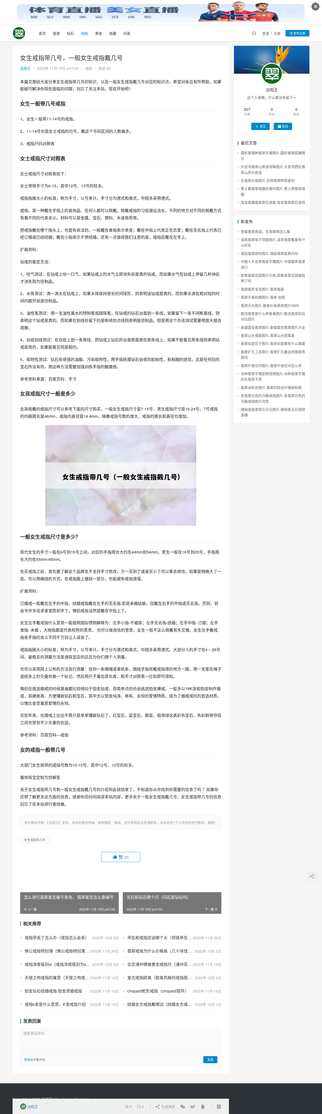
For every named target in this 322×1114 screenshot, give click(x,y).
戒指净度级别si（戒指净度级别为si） (58, 964)
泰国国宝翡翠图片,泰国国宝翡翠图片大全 (273, 327)
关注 (263, 126)
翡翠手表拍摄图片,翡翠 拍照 (263, 297)
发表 (210, 1059)
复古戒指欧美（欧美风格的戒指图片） (161, 977)
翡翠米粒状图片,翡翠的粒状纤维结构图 (271, 387)
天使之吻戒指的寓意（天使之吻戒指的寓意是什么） (71, 977)
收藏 (112, 33)
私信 (285, 126)
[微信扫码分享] (182, 1106)
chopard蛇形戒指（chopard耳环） (158, 991)
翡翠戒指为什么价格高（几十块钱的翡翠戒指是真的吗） (174, 951)
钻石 (70, 33)
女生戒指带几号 (34, 840)
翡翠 (56, 33)
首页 (42, 33)
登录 (265, 33)
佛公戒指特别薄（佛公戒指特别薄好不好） (63, 951)
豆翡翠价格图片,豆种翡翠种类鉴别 (268, 180)
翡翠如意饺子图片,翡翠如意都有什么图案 (273, 343)
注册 (276, 33)
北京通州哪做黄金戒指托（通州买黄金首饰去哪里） (173, 964)
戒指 (84, 33)
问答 (126, 33)
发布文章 (299, 33)
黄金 (98, 33)
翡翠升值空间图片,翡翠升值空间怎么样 (271, 365)
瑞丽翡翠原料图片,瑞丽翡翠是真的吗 (269, 253)
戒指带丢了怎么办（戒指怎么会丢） (57, 937)
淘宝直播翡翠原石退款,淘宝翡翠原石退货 (273, 202)
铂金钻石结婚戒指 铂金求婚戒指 (53, 991)
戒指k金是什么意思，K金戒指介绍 (55, 1004)
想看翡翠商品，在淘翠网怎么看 (265, 231)
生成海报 (167, 1106)
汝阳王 (25, 68)
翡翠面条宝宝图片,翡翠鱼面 (262, 289)
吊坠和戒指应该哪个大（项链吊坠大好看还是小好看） (174, 937)
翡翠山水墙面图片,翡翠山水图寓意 (268, 335)
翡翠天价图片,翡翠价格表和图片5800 (270, 305)
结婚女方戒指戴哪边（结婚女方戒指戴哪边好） (169, 1004)
